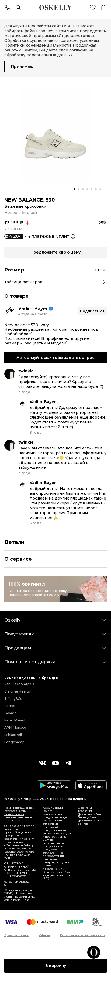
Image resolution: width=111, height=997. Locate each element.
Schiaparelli (13, 735)
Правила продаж (16, 935)
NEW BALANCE (23, 200)
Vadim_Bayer (33, 308)
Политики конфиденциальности (37, 45)
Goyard (10, 713)
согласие (78, 50)
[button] (74, 189)
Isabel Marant (15, 720)
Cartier (10, 706)
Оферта (44, 935)
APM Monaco (15, 728)
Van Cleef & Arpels (19, 684)
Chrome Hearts (17, 691)
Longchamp (14, 742)
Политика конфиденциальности (82, 935)
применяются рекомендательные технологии (18, 817)
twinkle (26, 371)
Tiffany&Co (13, 699)
